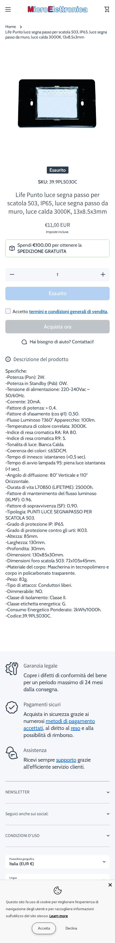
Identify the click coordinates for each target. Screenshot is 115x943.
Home (10, 26)
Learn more (58, 915)
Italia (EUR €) (21, 863)
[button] (107, 9)
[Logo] (57, 9)
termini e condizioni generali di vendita (68, 311)
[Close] (110, 885)
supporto (66, 760)
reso (75, 728)
